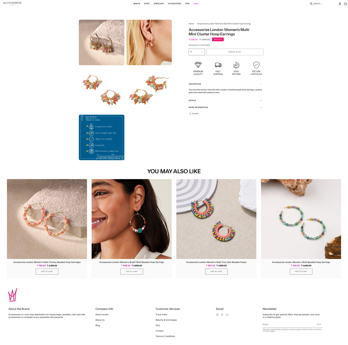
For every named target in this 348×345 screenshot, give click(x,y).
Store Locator (102, 314)
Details (192, 101)
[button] (136, 3)
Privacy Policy (308, 329)
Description (195, 84)
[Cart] (344, 3)
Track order (161, 314)
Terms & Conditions (165, 336)
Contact (160, 331)
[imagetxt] (12, 3)
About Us (100, 320)
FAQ (158, 325)
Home (191, 23)
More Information (198, 107)
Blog (97, 325)
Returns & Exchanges (166, 320)
